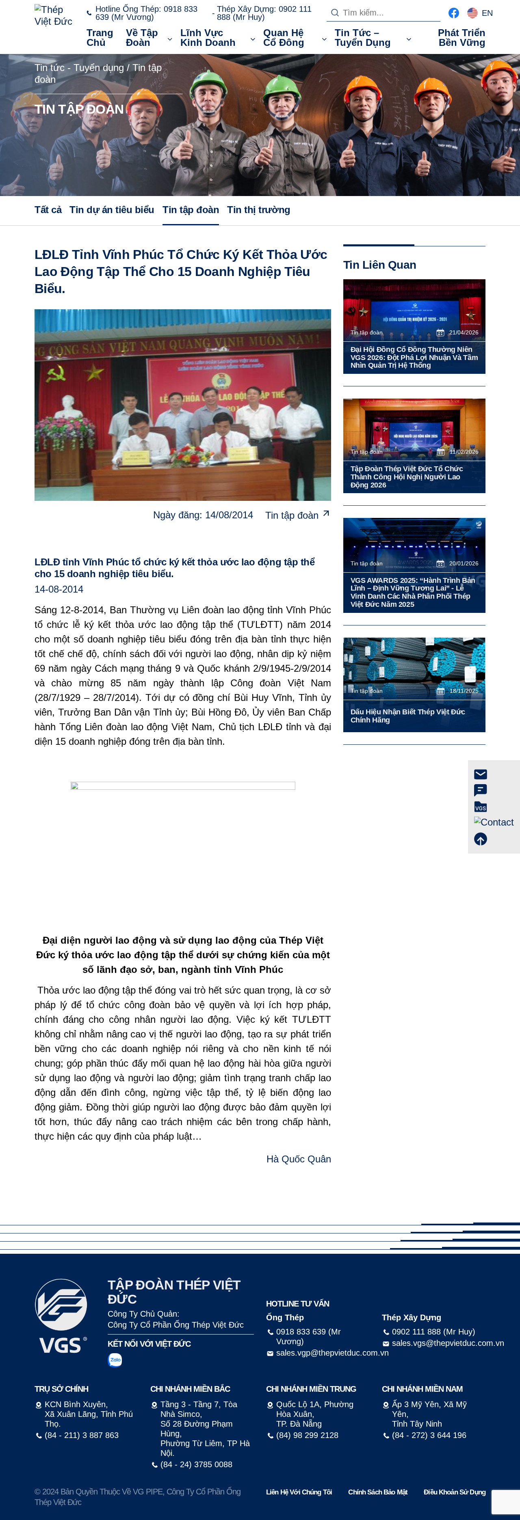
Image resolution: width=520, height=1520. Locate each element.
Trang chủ (100, 37)
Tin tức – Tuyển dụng (363, 37)
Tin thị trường (258, 209)
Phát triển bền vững (461, 37)
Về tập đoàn (142, 37)
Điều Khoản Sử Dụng (454, 1492)
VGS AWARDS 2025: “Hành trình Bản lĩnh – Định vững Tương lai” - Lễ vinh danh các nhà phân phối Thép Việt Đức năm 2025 (413, 592)
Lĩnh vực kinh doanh (208, 37)
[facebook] (453, 11)
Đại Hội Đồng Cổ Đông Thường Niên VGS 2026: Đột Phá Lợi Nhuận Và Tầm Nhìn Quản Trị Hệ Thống (414, 358)
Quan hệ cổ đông (283, 37)
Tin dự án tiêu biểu (111, 209)
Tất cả (48, 209)
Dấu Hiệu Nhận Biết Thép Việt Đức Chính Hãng (408, 716)
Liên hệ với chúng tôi (299, 1492)
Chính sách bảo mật (377, 1492)
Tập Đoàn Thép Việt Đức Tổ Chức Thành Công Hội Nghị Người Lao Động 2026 (407, 477)
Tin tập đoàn (190, 209)
